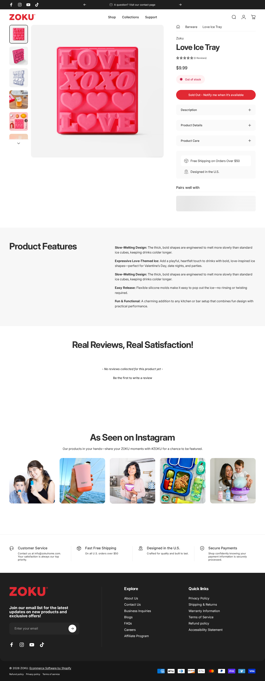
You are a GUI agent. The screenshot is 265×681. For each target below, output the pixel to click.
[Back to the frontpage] (178, 27)
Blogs (128, 617)
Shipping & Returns (203, 604)
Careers (130, 630)
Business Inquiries (137, 611)
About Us (131, 598)
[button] (216, 58)
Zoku (180, 38)
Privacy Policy (199, 598)
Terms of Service (201, 617)
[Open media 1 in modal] (97, 91)
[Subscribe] (72, 628)
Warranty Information (204, 611)
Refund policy (199, 623)
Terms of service (51, 674)
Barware (191, 27)
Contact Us (132, 604)
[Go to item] (18, 34)
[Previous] (85, 4)
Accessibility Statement (206, 630)
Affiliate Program (136, 636)
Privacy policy (33, 674)
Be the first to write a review (132, 378)
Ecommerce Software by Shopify (50, 668)
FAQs (128, 623)
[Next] (180, 4)
